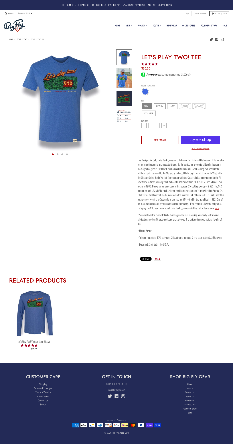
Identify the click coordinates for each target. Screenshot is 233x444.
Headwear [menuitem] (172, 25)
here (217, 208)
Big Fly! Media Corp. (120, 432)
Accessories (190, 404)
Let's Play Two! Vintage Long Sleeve (33, 341)
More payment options (200, 148)
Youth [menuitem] (156, 25)
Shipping (43, 384)
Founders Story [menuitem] (209, 25)
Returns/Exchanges (43, 388)
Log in (187, 13)
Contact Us (43, 400)
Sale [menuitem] (224, 25)
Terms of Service (43, 392)
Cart (221, 13)
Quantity (144, 121)
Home (11, 39)
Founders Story (190, 408)
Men (189, 388)
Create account (200, 13)
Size (142, 101)
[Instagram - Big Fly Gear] (222, 39)
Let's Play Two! (21, 39)
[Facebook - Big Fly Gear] (216, 39)
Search (43, 404)
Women (188, 392)
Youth (188, 396)
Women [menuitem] (141, 25)
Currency (21, 13)
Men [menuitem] (128, 25)
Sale (190, 412)
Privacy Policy (43, 396)
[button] (149, 64)
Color (148, 86)
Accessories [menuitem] (188, 25)
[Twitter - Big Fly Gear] (211, 39)
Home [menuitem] (117, 25)
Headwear (189, 400)
